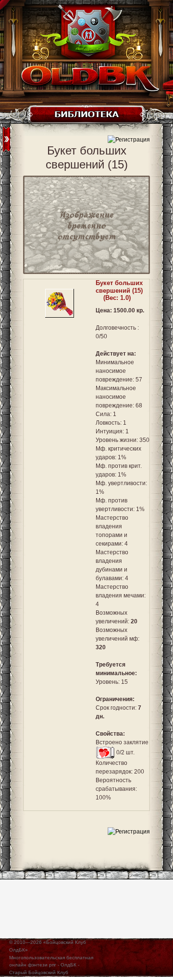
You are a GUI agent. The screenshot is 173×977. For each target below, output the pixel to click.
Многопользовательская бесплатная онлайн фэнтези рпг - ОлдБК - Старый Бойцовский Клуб (51, 965)
